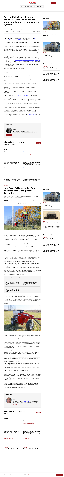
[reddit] (23, 35)
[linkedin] (20, 35)
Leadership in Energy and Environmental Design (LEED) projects (27, 60)
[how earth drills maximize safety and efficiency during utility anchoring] (51, 25)
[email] (25, 35)
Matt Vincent (6, 31)
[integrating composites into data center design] (51, 46)
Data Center (22, 9)
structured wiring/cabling (9, 43)
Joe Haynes (6, 200)
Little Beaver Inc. (27, 401)
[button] (4, 3)
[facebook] (18, 35)
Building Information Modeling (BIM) (20, 95)
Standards (45, 221)
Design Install (32, 9)
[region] (32, 475)
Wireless (42, 9)
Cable (27, 9)
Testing (38, 9)
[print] (40, 35)
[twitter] (22, 35)
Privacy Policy (30, 474)
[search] (6, 3)
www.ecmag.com (32, 114)
